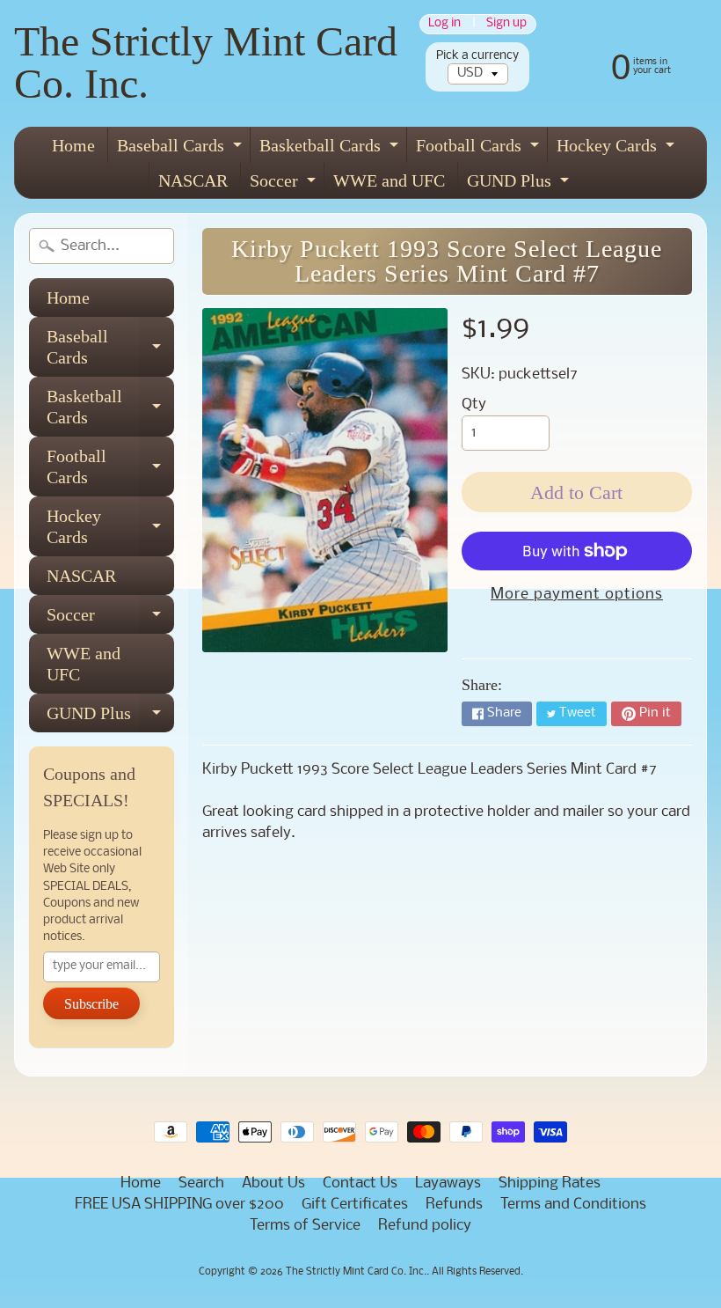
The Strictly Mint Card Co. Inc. (205, 62)
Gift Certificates (355, 1204)
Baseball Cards (181, 149)
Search (201, 1183)
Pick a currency (477, 55)
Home (73, 145)
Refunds (454, 1204)
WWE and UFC (389, 180)
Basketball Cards (331, 149)
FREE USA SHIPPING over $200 (179, 1204)
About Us (273, 1183)
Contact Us (360, 1183)
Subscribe (91, 1003)
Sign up (506, 24)
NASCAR (193, 180)
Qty (474, 404)
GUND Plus (520, 184)
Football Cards (479, 149)
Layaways (448, 1183)
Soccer (285, 184)
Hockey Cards (618, 149)
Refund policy (424, 1225)
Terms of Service (305, 1225)
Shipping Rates (550, 1183)
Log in (444, 24)
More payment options (577, 594)
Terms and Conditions (573, 1204)
